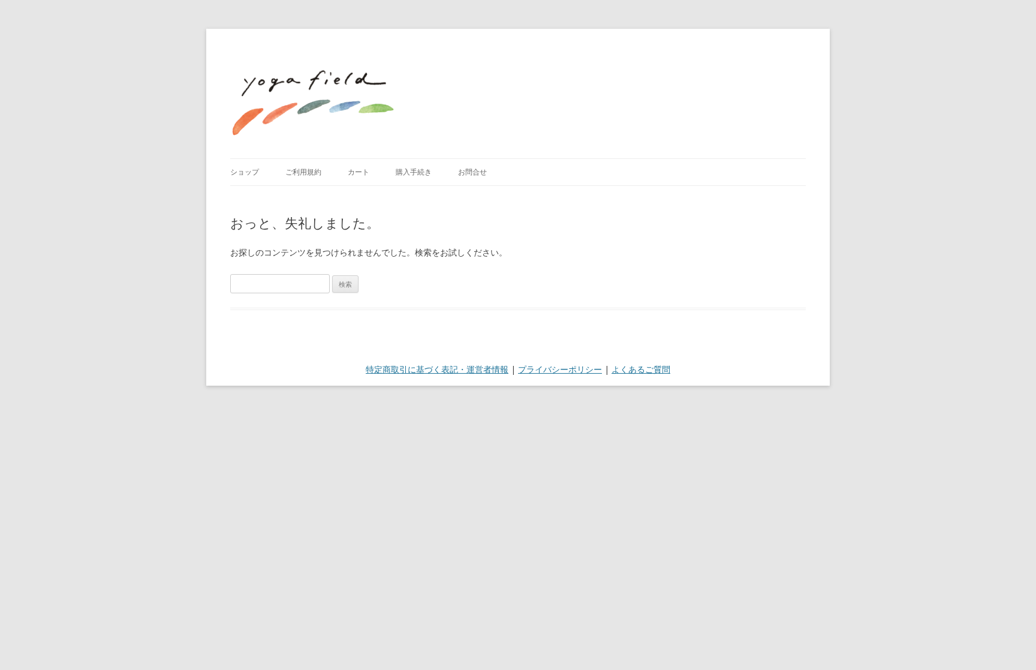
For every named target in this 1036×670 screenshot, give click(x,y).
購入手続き (414, 172)
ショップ (244, 172)
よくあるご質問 (641, 369)
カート (358, 172)
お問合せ (472, 172)
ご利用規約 (303, 172)
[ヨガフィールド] (313, 93)
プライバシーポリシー (560, 369)
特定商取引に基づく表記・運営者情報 (437, 369)
